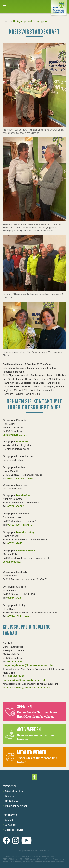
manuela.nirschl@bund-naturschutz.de (26, 687)
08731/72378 (10, 434)
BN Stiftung (11, 800)
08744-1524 (14, 616)
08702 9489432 (12, 561)
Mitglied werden (13, 791)
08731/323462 (16, 676)
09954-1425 (14, 597)
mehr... (23, 434)
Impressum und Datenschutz (34, 850)
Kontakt (8, 820)
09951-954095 (15, 478)
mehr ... (27, 524)
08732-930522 (15, 506)
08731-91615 (14, 543)
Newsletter (10, 824)
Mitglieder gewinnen (16, 805)
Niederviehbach (25, 550)
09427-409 (13, 524)
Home (6, 21)
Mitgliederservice (13, 829)
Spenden (9, 796)
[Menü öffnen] (4, 7)
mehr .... (31, 478)
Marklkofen (23, 495)
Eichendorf (23, 441)
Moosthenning (25, 532)
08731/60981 (14, 661)
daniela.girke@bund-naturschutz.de (24, 680)
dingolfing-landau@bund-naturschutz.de (28, 665)
